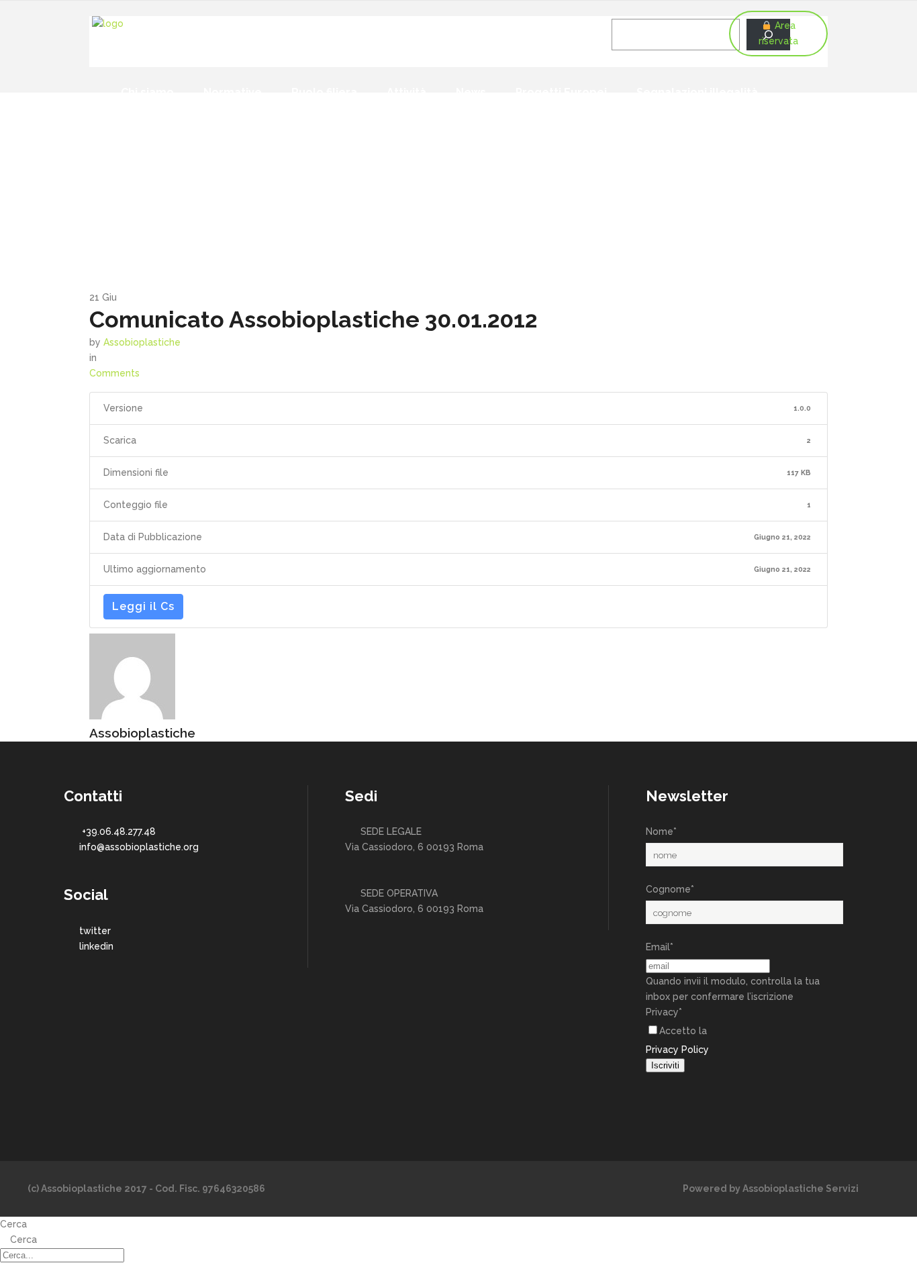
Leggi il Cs (143, 606)
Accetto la (683, 1030)
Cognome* (670, 889)
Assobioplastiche (142, 342)
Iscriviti (665, 1065)
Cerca (13, 1224)
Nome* (661, 831)
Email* (659, 947)
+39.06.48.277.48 (119, 831)
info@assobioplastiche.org (139, 847)
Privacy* (664, 1012)
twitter (95, 930)
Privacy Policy (677, 1049)
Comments (114, 373)
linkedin (96, 946)
